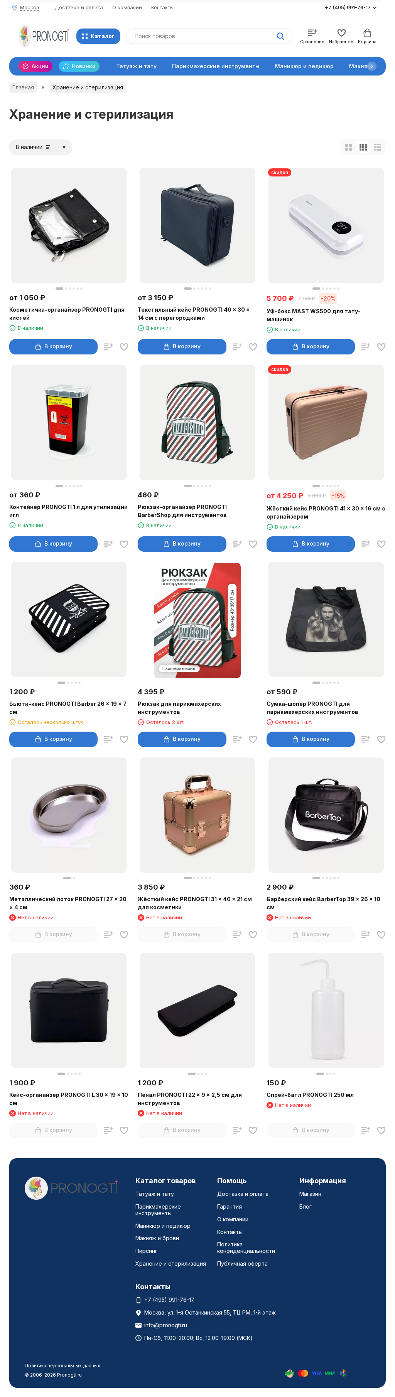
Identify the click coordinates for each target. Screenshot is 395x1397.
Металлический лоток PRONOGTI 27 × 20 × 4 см (68, 903)
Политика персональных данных (62, 1365)
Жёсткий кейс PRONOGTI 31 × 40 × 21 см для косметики (195, 903)
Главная (23, 87)
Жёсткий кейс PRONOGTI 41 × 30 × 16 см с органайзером (326, 512)
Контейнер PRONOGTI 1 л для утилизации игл (68, 511)
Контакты (162, 7)
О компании (127, 7)
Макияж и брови (157, 1238)
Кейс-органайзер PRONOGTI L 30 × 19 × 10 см (68, 1098)
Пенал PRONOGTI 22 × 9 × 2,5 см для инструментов (190, 1098)
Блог (305, 1206)
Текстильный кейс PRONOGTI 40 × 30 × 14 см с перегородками (194, 313)
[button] (371, 66)
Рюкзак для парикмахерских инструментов (179, 707)
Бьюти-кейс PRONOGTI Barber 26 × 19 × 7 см (68, 707)
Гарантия (229, 1206)
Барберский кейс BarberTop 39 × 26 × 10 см (323, 903)
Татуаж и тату (136, 66)
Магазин (310, 1193)
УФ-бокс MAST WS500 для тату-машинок (314, 315)
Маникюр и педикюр (304, 66)
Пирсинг (146, 1251)
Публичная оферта (242, 1263)
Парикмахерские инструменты (216, 66)
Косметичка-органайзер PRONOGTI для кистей (67, 313)
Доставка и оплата (79, 7)
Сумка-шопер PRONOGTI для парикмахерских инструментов (312, 707)
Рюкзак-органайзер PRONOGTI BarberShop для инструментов (182, 511)
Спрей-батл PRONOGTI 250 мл (310, 1094)
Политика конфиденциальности (246, 1247)
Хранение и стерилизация (170, 1263)
